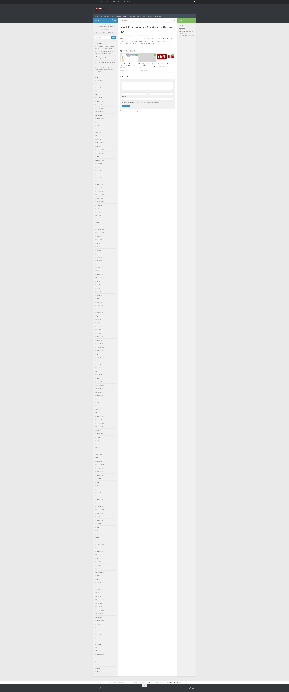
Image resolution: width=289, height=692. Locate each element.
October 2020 (99, 312)
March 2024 (99, 181)
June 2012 (98, 561)
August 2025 (99, 122)
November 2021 (100, 267)
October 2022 (99, 236)
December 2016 (100, 465)
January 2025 (99, 146)
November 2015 (100, 510)
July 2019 (98, 361)
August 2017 (99, 437)
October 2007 (99, 617)
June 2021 (98, 284)
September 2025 (100, 118)
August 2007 (99, 624)
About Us (101, 2)
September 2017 (100, 433)
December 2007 (100, 610)
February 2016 (99, 499)
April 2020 (98, 329)
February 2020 (99, 336)
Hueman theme (113, 688)
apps (101, 16)
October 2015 (99, 513)
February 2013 (99, 537)
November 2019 (100, 347)
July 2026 (98, 84)
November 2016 (100, 468)
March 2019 (99, 375)
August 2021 (99, 278)
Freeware (106, 16)
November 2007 (100, 613)
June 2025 (98, 129)
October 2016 (99, 471)
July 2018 (98, 402)
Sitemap (120, 2)
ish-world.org (182, 28)
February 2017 (99, 458)
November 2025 (100, 111)
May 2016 (98, 489)
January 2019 (99, 381)
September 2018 (100, 395)
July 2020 (98, 323)
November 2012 (100, 548)
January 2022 (99, 260)
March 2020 (99, 333)
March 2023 (99, 219)
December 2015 (100, 506)
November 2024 (100, 153)
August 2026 (99, 80)
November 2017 (100, 426)
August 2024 (99, 163)
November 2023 (100, 194)
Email (150, 91)
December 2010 (100, 586)
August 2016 (99, 478)
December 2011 (100, 572)
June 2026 (98, 87)
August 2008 (99, 603)
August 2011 (99, 582)
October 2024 (99, 156)
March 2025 (99, 139)
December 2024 (100, 149)
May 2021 (98, 288)
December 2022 (100, 229)
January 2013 (99, 541)
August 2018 (99, 399)
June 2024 (98, 170)
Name (123, 91)
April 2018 (98, 413)
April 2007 (98, 627)
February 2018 (99, 416)
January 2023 (99, 226)
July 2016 (98, 482)
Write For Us (127, 2)
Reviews (118, 16)
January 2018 (99, 420)
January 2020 (99, 340)
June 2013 (98, 530)
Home (95, 2)
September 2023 (100, 201)
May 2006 (98, 638)
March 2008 (99, 606)
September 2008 (100, 600)
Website (124, 96)
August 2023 (99, 205)
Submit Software (141, 16)
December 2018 (100, 385)
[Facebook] (112, 20)
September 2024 (100, 160)
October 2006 (99, 631)
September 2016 (100, 475)
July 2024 (98, 167)
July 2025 (98, 125)
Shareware (125, 16)
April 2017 (98, 451)
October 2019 (99, 350)
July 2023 (98, 208)
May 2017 (98, 447)
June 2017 (98, 444)
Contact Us (108, 2)
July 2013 (98, 527)
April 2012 (98, 568)
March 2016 (99, 496)
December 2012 (100, 544)
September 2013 (100, 520)
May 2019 (98, 368)
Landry (124, 36)
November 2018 (100, 388)
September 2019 (100, 354)
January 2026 (99, 104)
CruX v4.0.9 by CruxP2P (163, 64)
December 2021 (100, 264)
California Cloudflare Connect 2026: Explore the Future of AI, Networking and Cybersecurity (104, 69)
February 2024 (99, 184)
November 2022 (100, 233)
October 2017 (99, 430)
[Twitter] (115, 20)
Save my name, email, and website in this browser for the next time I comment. (141, 102)
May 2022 (98, 250)
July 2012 (98, 558)
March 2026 (99, 98)
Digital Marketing (100, 654)
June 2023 (98, 212)
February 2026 (99, 101)
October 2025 (99, 115)
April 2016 (98, 492)
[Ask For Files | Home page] (102, 9)
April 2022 (98, 253)
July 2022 (98, 243)
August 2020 (99, 319)
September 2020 (100, 316)
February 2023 (99, 222)
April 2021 (98, 291)
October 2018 (99, 392)
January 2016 (99, 503)
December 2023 (100, 191)
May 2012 (98, 565)
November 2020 (100, 309)
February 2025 (99, 143)
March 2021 (99, 295)
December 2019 (100, 343)
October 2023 (99, 198)
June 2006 (98, 634)
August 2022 (99, 239)
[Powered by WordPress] (100, 687)
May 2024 (98, 174)
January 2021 (99, 302)
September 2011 (100, 579)
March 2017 (99, 454)
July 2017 (98, 440)
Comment (124, 81)
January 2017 (99, 461)
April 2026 (98, 94)
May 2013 (98, 534)
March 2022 (99, 257)
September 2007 (100, 620)
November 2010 (100, 589)
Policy (114, 2)
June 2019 (98, 364)
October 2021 (99, 271)
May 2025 (98, 132)
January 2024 (99, 188)
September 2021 (100, 274)
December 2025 (100, 108)
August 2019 (99, 357)
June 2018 (98, 406)
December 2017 (100, 423)
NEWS (112, 16)
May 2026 (98, 91)
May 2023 (98, 215)
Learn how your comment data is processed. (151, 111)
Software (132, 16)
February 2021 (99, 298)
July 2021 (98, 281)
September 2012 (100, 551)
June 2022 (98, 246)
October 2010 (99, 593)
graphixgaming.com (183, 31)
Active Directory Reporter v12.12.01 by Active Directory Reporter (128, 65)
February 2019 (99, 378)
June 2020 (98, 326)
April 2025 (98, 136)
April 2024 (98, 177)
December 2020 (100, 305)
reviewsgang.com (183, 35)
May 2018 (98, 409)
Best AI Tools (99, 651)
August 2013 (99, 523)
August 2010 (99, 596)
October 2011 (99, 575)
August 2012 (99, 555)
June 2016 (98, 485)
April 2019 (98, 371)
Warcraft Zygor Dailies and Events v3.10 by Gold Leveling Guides (146, 65)
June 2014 (98, 516)
